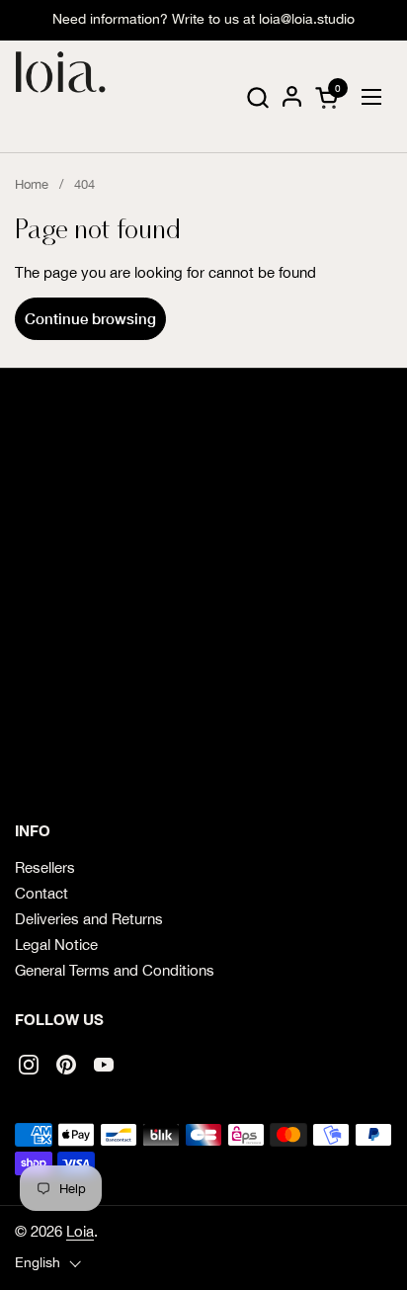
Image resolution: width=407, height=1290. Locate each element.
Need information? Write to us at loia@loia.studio (203, 19)
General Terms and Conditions (114, 970)
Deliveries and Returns (89, 918)
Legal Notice (56, 944)
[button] (257, 97)
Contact (41, 893)
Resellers (45, 867)
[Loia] (61, 96)
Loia (80, 1231)
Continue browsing (90, 318)
